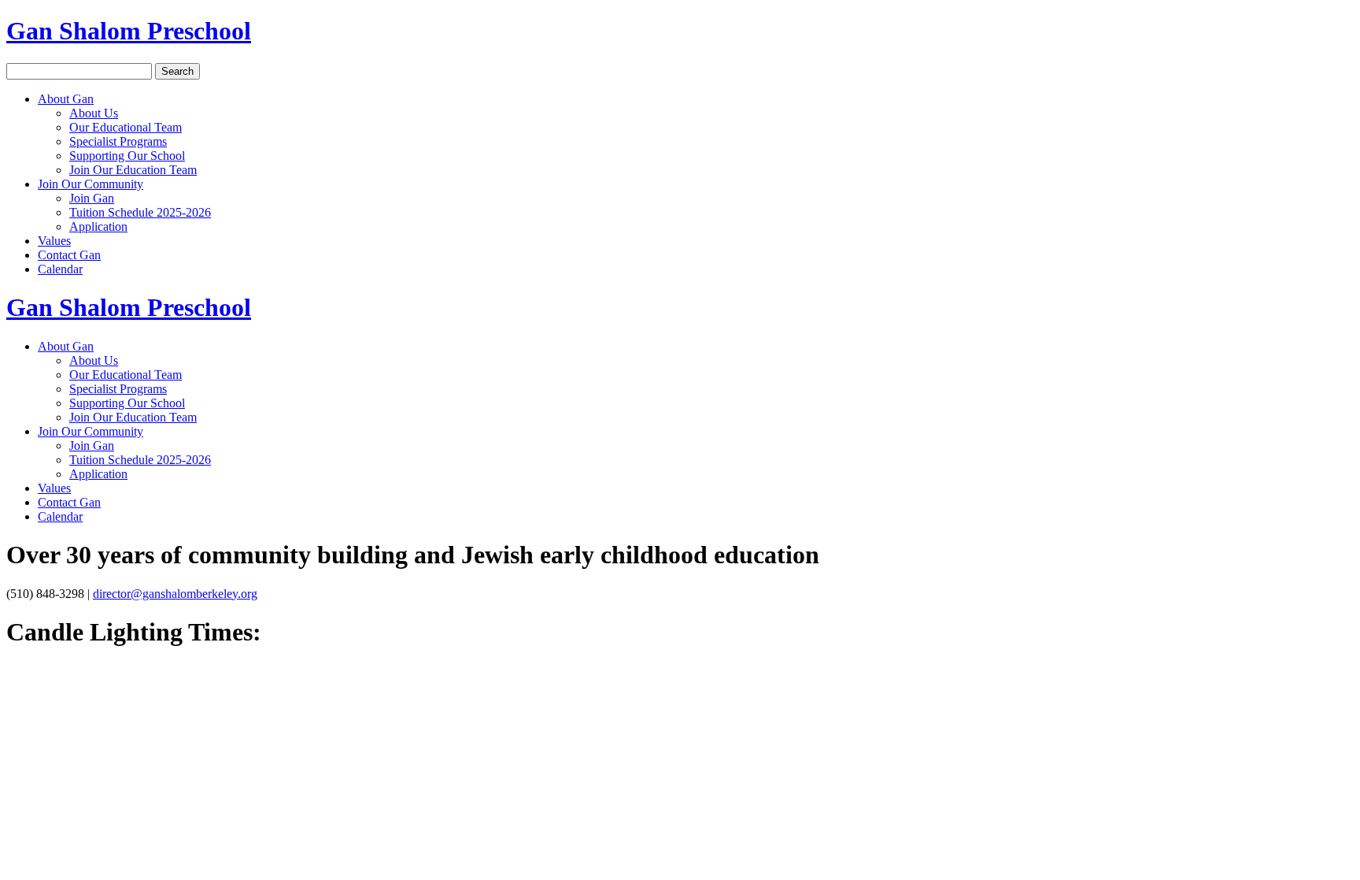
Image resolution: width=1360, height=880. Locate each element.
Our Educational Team (125, 127)
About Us (93, 113)
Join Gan (91, 198)
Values (54, 240)
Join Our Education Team (133, 169)
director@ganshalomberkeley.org (175, 593)
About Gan (66, 99)
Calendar (60, 269)
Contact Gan (69, 255)
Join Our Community (90, 184)
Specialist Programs (118, 141)
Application (98, 226)
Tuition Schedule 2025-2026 (140, 212)
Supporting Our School (127, 155)
